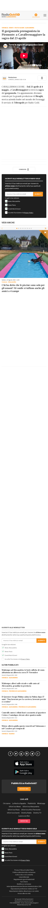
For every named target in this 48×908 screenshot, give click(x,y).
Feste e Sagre (19, 28)
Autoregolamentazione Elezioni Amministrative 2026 (24, 886)
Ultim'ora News (15, 806)
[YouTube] (21, 753)
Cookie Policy (29, 870)
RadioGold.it (29, 899)
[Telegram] (32, 753)
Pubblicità (32, 803)
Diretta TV (37, 813)
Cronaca (5, 28)
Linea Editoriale (24, 877)
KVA (30, 905)
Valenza (12, 734)
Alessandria (29, 28)
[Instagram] (27, 753)
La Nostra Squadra (19, 803)
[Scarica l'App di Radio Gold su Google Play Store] (24, 772)
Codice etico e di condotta (24, 875)
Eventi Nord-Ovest (14, 209)
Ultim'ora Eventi (13, 813)
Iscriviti (38, 194)
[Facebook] (10, 753)
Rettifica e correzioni (24, 884)
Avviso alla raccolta (24, 893)
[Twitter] (16, 753)
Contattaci (24, 821)
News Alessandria (14, 201)
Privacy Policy (28, 213)
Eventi (11, 28)
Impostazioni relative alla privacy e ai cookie (24, 891)
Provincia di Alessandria (17, 691)
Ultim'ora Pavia (14, 809)
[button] (46, 228)
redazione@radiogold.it (31, 903)
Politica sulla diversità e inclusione (24, 872)
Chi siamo (6, 803)
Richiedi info (24, 789)
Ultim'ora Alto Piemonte (30, 809)
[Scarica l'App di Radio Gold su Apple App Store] (24, 763)
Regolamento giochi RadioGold (24, 879)
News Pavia (12, 205)
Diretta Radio (26, 813)
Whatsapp (41, 803)
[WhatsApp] (37, 753)
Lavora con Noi (24, 816)
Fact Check (24, 882)
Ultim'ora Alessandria (31, 806)
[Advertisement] (24, 133)
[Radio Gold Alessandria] (11, 15)
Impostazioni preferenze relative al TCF (24, 889)
